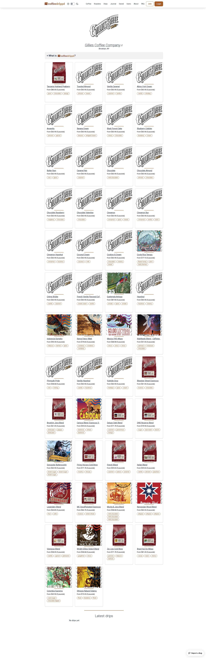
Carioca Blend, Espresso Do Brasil (89, 423)
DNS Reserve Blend (145, 423)
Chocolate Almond (144, 170)
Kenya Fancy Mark (84, 339)
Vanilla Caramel (113, 86)
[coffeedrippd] (54, 3)
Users (129, 4)
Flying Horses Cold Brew (87, 465)
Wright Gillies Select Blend (88, 549)
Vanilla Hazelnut (83, 381)
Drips (106, 4)
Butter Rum (51, 170)
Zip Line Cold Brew (115, 549)
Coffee (88, 4)
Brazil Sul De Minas (145, 549)
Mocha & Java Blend (115, 507)
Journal (113, 4)
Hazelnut (140, 297)
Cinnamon (111, 212)
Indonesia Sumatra (54, 339)
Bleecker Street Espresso (148, 381)
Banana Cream (83, 128)
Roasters (97, 4)
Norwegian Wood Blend (147, 507)
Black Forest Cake (114, 128)
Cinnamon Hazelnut (55, 255)
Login (159, 4)
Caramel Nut (82, 170)
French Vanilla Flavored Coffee (89, 297)
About (136, 4)
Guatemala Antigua (114, 297)
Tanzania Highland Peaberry (58, 86)
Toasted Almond (83, 86)
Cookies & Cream (114, 255)
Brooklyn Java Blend (55, 423)
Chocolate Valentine (85, 212)
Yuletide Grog (112, 381)
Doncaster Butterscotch (57, 465)
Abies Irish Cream (144, 86)
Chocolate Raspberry (55, 212)
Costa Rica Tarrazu (144, 255)
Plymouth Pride (53, 381)
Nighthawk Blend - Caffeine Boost (149, 339)
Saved (121, 4)
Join (150, 4)
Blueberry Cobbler (144, 128)
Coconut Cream (83, 255)
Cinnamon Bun (143, 212)
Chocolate (111, 170)
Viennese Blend (53, 549)
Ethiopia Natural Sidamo (87, 591)
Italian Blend (142, 465)
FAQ (142, 4)
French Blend (112, 465)
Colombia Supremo (55, 591)
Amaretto (50, 128)
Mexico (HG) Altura (115, 339)
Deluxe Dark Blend (114, 423)
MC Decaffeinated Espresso (89, 507)
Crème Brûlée (52, 297)
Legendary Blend (54, 507)
